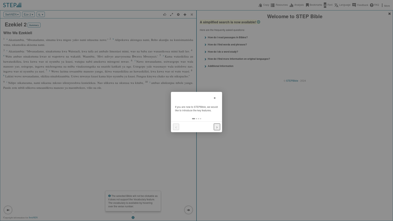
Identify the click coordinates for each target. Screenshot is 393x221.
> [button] (217, 127)
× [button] (214, 97)
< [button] (176, 127)
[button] (193, 118)
